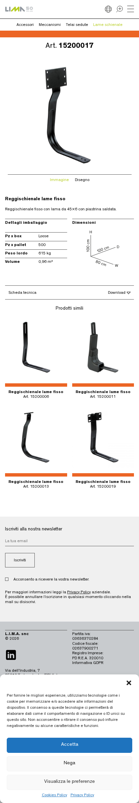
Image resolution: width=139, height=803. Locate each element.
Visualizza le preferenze (69, 781)
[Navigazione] (130, 9)
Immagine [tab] (59, 180)
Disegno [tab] (82, 180)
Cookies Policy (54, 796)
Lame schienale (107, 25)
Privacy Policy (82, 796)
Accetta (69, 744)
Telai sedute (77, 25)
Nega (69, 763)
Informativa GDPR (87, 663)
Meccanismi (50, 25)
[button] (129, 682)
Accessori (25, 25)
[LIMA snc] (19, 9)
